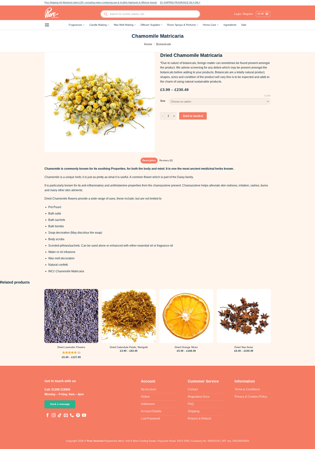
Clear (267, 96)
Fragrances (75, 24)
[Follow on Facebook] (48, 415)
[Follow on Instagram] (54, 415)
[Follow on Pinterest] (78, 415)
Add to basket (193, 116)
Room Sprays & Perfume (181, 24)
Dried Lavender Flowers (71, 347)
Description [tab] (149, 160)
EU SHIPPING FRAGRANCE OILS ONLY (180, 2)
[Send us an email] (66, 415)
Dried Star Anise (243, 347)
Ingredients (229, 24)
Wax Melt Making (123, 24)
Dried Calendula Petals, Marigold (129, 347)
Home (148, 44)
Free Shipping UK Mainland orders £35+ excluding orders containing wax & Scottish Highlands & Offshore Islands (100, 2)
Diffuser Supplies (150, 24)
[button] (263, 14)
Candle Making (98, 24)
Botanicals (163, 44)
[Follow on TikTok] (60, 415)
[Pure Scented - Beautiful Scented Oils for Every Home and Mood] (52, 12)
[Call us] (72, 415)
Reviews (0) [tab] (166, 160)
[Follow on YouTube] (84, 415)
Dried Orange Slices (186, 347)
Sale (243, 24)
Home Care (209, 24)
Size (162, 101)
